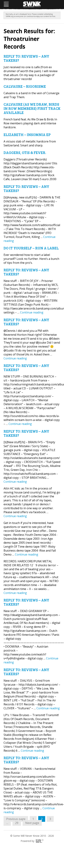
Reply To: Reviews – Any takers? (26, 58)
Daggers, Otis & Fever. (25, 152)
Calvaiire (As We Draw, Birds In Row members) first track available (32, 108)
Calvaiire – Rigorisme (25, 86)
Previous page (15, 819)
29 (18, 823)
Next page (32, 823)
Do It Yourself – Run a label (31, 247)
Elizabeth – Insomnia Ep (27, 134)
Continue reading (31, 312)
